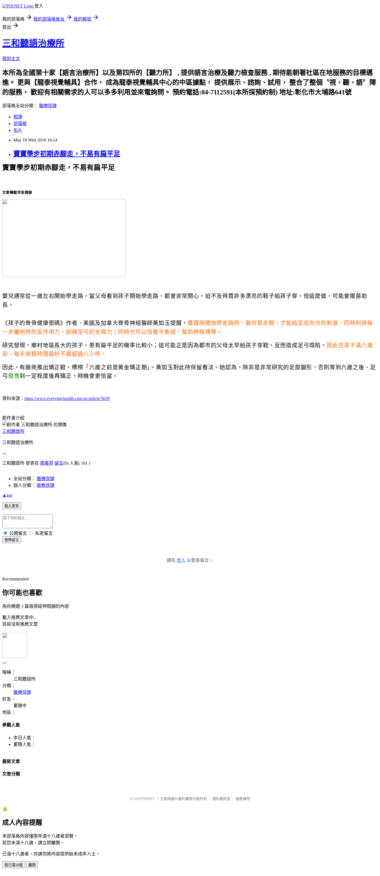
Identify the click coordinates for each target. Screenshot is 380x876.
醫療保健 (48, 105)
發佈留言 (11, 540)
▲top (7, 495)
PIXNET (148, 799)
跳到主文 (11, 58)
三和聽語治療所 (33, 43)
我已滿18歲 (13, 865)
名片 (17, 130)
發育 (14, 376)
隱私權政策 (221, 799)
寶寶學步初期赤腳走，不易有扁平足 (66, 153)
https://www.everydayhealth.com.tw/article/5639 (67, 398)
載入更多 (11, 506)
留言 (59, 463)
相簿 (17, 116)
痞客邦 (46, 463)
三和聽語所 (13, 431)
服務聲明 (243, 799)
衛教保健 (46, 485)
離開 (32, 865)
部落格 (20, 123)
